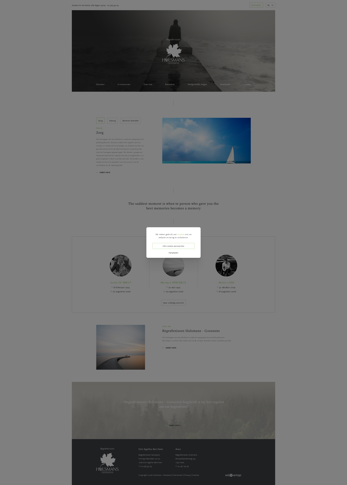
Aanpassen (173, 252)
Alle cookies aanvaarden (173, 245)
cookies (180, 234)
